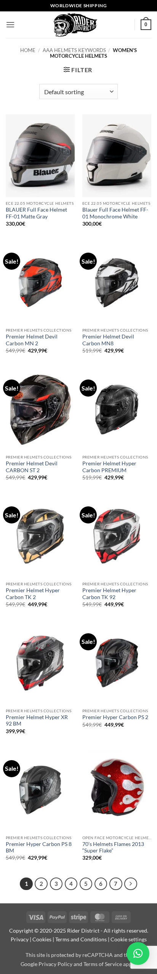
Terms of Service (102, 964)
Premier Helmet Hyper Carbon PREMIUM (109, 466)
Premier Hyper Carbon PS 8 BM (39, 847)
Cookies (41, 939)
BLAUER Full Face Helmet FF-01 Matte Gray (36, 213)
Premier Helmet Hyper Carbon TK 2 (33, 593)
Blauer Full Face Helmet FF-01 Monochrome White (115, 213)
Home (27, 50)
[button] (10, 24)
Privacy (20, 939)
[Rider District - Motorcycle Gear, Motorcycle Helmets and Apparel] (75, 24)
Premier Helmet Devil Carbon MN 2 (32, 340)
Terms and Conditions (81, 939)
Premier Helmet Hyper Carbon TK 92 (109, 593)
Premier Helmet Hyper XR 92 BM (37, 720)
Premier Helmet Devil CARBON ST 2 (32, 466)
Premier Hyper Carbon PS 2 (115, 717)
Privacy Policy (55, 964)
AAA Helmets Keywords (74, 50)
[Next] (130, 884)
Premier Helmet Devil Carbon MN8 (108, 340)
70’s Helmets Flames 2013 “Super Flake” (113, 847)
